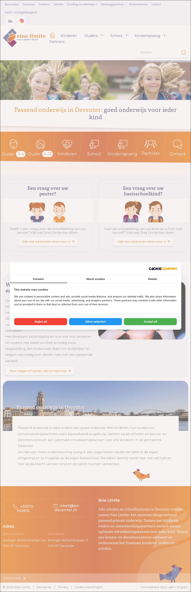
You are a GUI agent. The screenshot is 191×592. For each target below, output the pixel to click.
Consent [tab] (38, 278)
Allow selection (95, 321)
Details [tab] (152, 278)
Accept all (150, 321)
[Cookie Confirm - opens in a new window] (163, 269)
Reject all (41, 321)
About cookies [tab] (95, 278)
